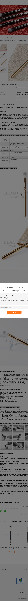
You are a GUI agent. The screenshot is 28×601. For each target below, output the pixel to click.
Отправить (14, 312)
